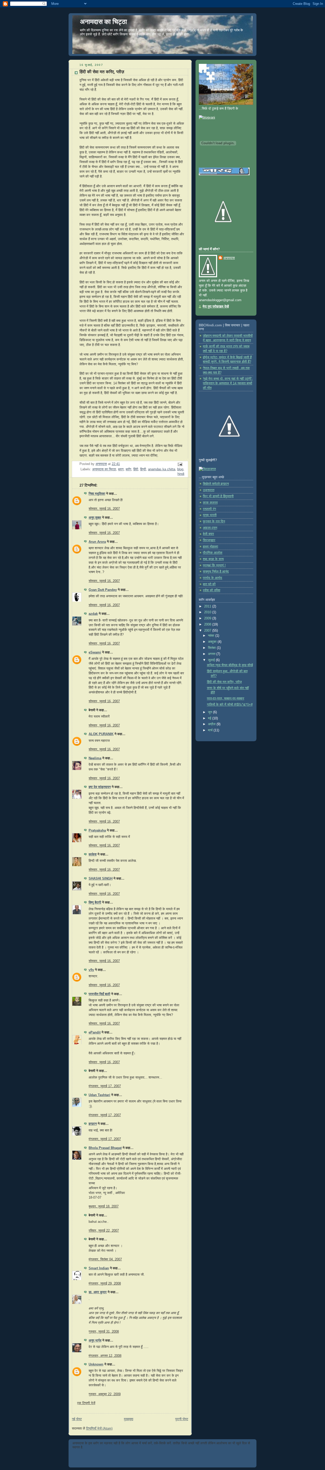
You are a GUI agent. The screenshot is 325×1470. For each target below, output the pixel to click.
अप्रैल (212, 724)
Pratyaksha (97, 830)
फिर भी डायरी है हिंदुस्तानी (218, 496)
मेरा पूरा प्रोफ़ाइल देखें (216, 306)
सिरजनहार (209, 540)
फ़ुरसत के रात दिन (214, 521)
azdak (93, 614)
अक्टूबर (213, 642)
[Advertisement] (131, 1457)
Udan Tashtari (99, 1095)
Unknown (96, 1364)
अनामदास (229, 258)
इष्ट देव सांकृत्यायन (100, 787)
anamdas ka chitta (161, 469)
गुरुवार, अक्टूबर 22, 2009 (105, 1394)
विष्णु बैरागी (95, 902)
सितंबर (212, 648)
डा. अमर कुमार (98, 1292)
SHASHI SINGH (100, 878)
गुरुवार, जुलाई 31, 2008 (104, 1331)
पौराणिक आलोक (212, 553)
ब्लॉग (128, 469)
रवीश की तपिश (211, 590)
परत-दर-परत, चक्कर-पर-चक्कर (225, 698)
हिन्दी (143, 469)
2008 (208, 624)
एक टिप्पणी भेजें (86, 1403)
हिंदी (135, 469)
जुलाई (212, 660)
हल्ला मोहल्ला (210, 546)
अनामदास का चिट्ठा (103, 21)
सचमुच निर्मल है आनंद (216, 571)
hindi (180, 474)
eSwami (95, 652)
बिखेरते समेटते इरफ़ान (216, 484)
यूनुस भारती (210, 515)
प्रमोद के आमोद (212, 578)
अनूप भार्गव (95, 1340)
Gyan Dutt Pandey (103, 590)
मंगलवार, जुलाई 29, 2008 (105, 1283)
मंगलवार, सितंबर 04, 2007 (105, 1259)
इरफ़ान (93, 1124)
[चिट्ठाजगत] (207, 469)
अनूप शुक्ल (95, 517)
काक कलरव (210, 502)
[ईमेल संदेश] (179, 464)
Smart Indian (99, 1268)
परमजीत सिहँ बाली (99, 994)
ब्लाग (121, 469)
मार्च (211, 730)
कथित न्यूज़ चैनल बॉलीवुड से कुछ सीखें (230, 665)
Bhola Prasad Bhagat (105, 1148)
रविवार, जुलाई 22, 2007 (104, 1230)
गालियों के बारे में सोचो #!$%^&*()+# (230, 704)
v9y (91, 970)
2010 (208, 612)
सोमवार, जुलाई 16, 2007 (104, 509)
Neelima (95, 758)
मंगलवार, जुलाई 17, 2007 (105, 1086)
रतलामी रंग (209, 509)
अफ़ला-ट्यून (210, 528)
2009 (208, 618)
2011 (208, 606)
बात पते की (209, 584)
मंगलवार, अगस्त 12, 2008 (105, 1356)
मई (210, 718)
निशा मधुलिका (97, 494)
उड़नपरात (208, 490)
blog (180, 469)
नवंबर (211, 635)
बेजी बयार (208, 534)
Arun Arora (97, 542)
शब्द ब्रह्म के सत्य (213, 559)
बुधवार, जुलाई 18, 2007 (104, 1206)
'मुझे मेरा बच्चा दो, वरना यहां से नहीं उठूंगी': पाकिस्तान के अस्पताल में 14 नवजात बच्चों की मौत (228, 383)
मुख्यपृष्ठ (128, 1419)
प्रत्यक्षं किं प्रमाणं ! (214, 565)
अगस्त (212, 654)
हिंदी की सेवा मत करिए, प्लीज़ (224, 682)
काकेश (92, 854)
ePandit (95, 1032)
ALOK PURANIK (101, 734)
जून (210, 712)
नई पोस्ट (77, 1419)
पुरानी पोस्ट (181, 1419)
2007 (208, 630)
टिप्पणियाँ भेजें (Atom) (99, 1428)
